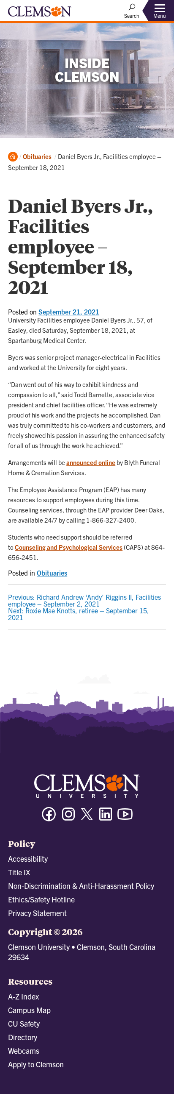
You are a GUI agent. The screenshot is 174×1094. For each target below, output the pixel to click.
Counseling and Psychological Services (68, 547)
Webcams (23, 1050)
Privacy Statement (37, 913)
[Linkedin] (105, 818)
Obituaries (37, 156)
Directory (22, 1037)
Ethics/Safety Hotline (41, 899)
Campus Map (29, 1010)
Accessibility (28, 858)
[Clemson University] (39, 14)
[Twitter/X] (87, 818)
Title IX (19, 872)
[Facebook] (49, 818)
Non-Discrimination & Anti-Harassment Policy (81, 886)
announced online (90, 462)
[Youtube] (125, 818)
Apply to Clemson (36, 1064)
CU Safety (24, 1023)
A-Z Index (23, 996)
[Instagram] (68, 818)
